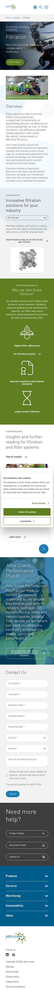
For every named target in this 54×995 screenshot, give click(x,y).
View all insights (14, 457)
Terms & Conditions (15, 987)
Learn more (15, 537)
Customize (25, 521)
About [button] (9, 915)
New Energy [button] (13, 896)
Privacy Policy (12, 977)
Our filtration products (24, 354)
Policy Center (12, 972)
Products (16, 18)
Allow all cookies (27, 511)
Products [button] (11, 876)
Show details (38, 503)
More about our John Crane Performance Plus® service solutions (24, 653)
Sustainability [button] (14, 906)
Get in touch (15, 62)
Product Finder (16, 834)
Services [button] (11, 886)
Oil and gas (13, 218)
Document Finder (17, 845)
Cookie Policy (12, 982)
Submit (12, 794)
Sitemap (10, 967)
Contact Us (14, 857)
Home (8, 18)
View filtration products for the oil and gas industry (24, 241)
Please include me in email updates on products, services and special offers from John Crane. (28, 775)
